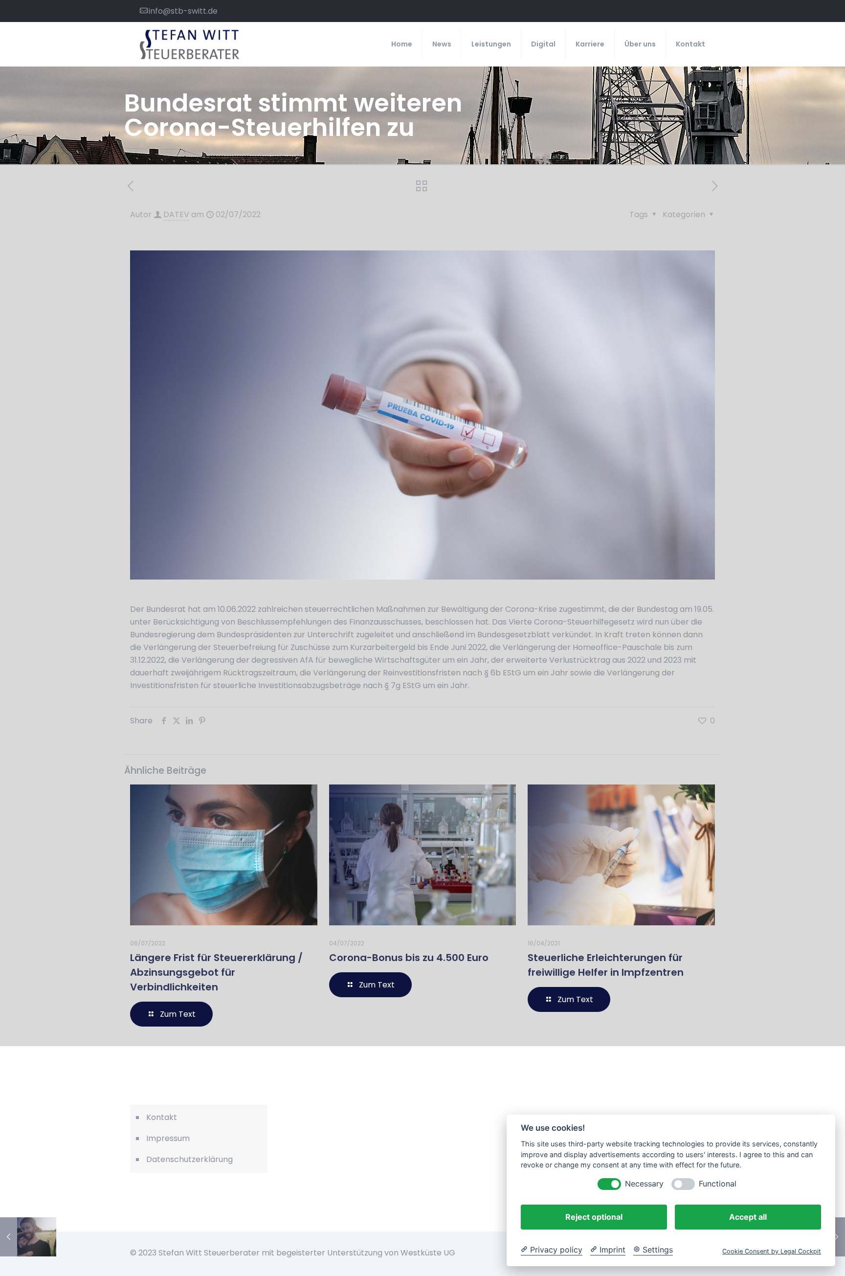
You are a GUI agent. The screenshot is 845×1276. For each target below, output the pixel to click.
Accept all (748, 1217)
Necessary (644, 1183)
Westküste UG (427, 1252)
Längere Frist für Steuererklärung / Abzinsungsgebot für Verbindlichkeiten (216, 972)
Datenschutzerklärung (189, 1159)
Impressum (168, 1138)
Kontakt (161, 1117)
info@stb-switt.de (183, 11)
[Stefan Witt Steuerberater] (189, 44)
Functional (717, 1183)
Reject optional (594, 1217)
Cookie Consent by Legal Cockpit (771, 1251)
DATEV (176, 214)
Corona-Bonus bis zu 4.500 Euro (409, 957)
